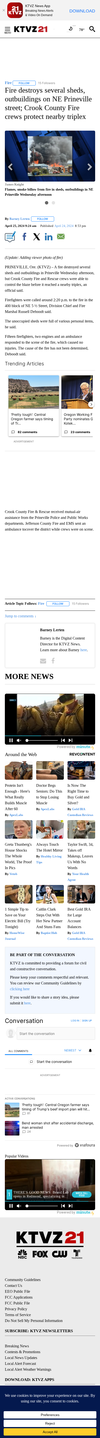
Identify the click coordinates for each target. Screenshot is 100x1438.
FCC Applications (19, 1297)
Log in (75, 1020)
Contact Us (13, 1285)
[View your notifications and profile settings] (90, 1050)
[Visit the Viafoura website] (85, 1145)
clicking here (20, 989)
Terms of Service (18, 1315)
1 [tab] (46, 202)
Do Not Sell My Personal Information (34, 1321)
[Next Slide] (91, 404)
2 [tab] (53, 202)
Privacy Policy (16, 1309)
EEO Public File (17, 1291)
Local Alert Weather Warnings (28, 1369)
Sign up (87, 1020)
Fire (41, 603)
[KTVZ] (34, 29)
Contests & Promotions (22, 1352)
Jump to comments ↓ (20, 616)
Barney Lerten (19, 219)
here (83, 650)
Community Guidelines (23, 1280)
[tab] (18, 1051)
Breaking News (17, 1346)
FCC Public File (17, 1303)
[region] (50, 1084)
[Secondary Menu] (11, 29)
